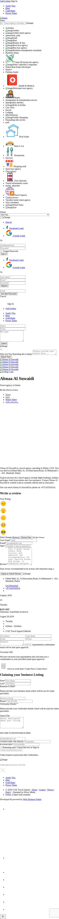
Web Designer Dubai (32, 799)
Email (3, 543)
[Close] (1, 349)
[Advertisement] (29, 435)
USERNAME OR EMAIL (12, 741)
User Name (5, 540)
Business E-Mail (27, 690)
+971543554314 (12, 588)
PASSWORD (6, 744)
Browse (15, 537)
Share (7, 394)
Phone (3, 701)
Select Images (6, 537)
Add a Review (11, 402)
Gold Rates (10, 11)
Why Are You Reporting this (16, 354)
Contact (42, 790)
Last (2, 683)
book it (27, 645)
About (34, 790)
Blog (7, 8)
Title (2, 546)
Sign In (8, 222)
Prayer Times (11, 13)
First (2, 680)
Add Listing (5, 1)
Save (7, 397)
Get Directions (11, 586)
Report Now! (6, 357)
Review (4, 564)
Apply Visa (10, 6)
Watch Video (11, 399)
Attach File (5, 716)
